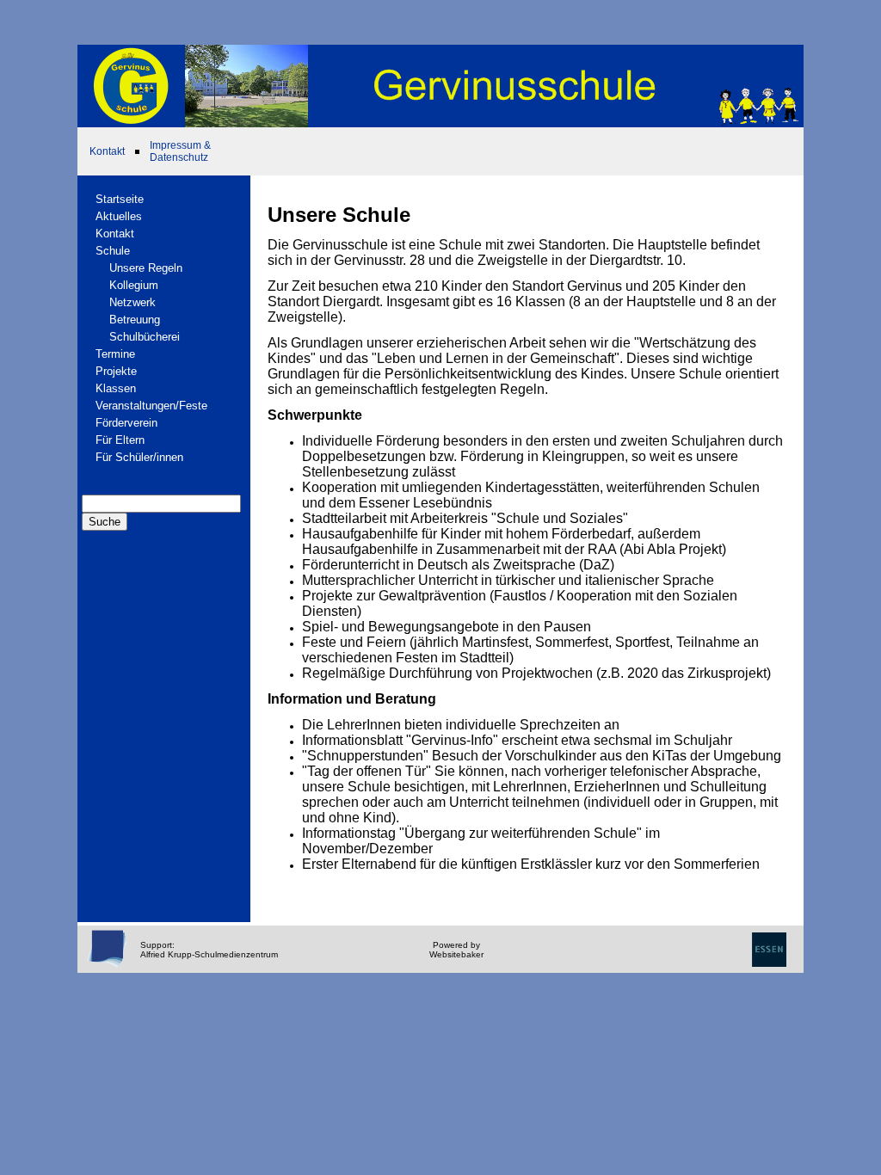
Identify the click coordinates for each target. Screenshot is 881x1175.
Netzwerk (132, 302)
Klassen (115, 388)
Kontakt (107, 151)
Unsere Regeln (145, 267)
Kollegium (133, 285)
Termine (115, 354)
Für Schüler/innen (139, 457)
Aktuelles (118, 216)
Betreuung (134, 319)
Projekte (116, 371)
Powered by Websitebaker (456, 949)
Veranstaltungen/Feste (151, 405)
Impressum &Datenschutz (180, 151)
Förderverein (126, 422)
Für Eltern (120, 440)
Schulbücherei (144, 336)
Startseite (119, 199)
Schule (112, 250)
